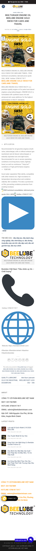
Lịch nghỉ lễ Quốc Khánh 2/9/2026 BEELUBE (19, 428)
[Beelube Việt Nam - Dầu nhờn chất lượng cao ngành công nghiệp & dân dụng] (18, 6)
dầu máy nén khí (11, 243)
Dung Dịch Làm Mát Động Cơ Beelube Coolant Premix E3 (21, 443)
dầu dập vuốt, (23, 243)
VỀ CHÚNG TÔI (8, 543)
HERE (4, 231)
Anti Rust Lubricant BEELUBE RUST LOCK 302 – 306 (26, 380)
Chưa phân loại (18, 12)
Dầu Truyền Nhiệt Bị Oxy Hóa (17, 436)
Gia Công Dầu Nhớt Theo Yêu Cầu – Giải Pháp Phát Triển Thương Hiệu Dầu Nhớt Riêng (21, 463)
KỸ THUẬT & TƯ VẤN (20, 543)
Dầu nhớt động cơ (17, 241)
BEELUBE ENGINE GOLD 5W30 (11, 369)
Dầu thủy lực (17, 238)
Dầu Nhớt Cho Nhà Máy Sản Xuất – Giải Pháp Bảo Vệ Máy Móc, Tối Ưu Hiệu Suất (20, 453)
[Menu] (3, 6)
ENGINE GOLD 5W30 (26, 369)
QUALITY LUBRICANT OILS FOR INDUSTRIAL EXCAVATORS (10, 380)
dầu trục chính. (16, 246)
